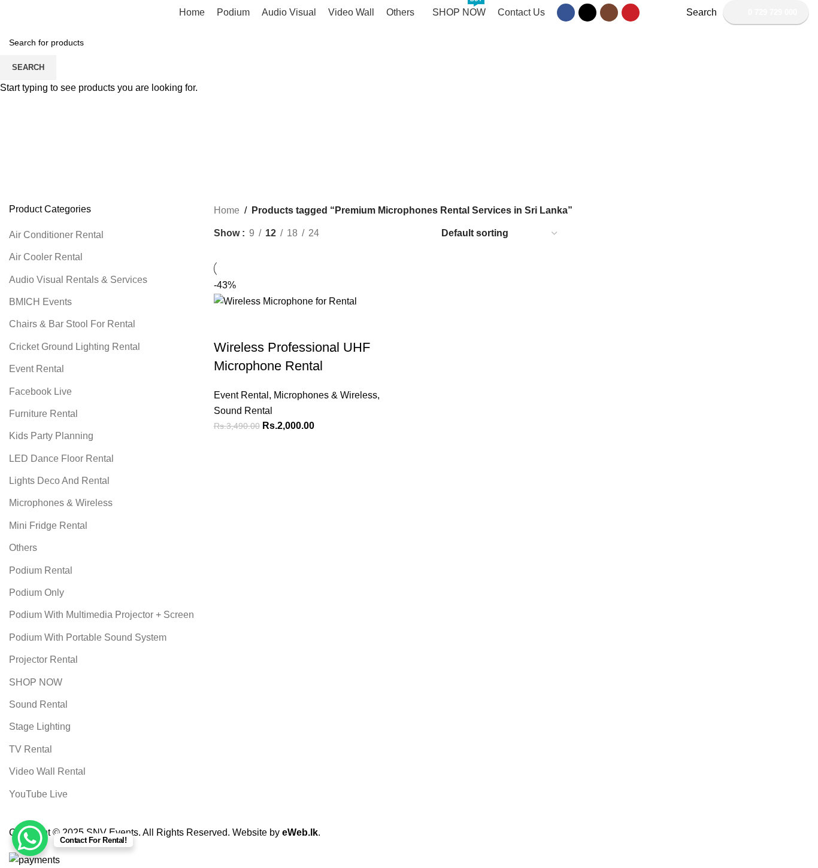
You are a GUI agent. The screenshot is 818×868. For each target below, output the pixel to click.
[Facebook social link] (566, 13)
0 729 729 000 (772, 12)
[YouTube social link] (631, 13)
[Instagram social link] (609, 13)
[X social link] (587, 13)
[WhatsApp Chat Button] (30, 838)
